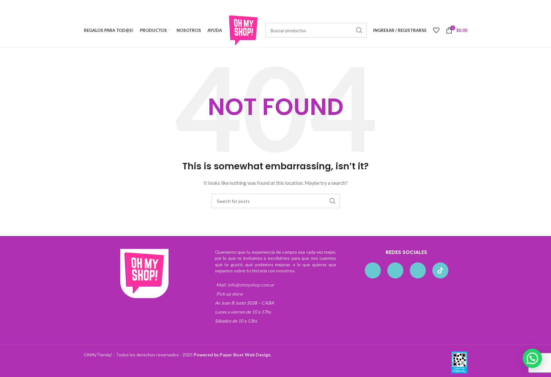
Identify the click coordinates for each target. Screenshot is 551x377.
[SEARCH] (359, 30)
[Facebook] (373, 270)
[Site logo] (243, 30)
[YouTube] (418, 270)
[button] (532, 358)
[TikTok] (440, 270)
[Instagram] (395, 270)
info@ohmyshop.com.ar (250, 284)
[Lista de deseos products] (436, 30)
